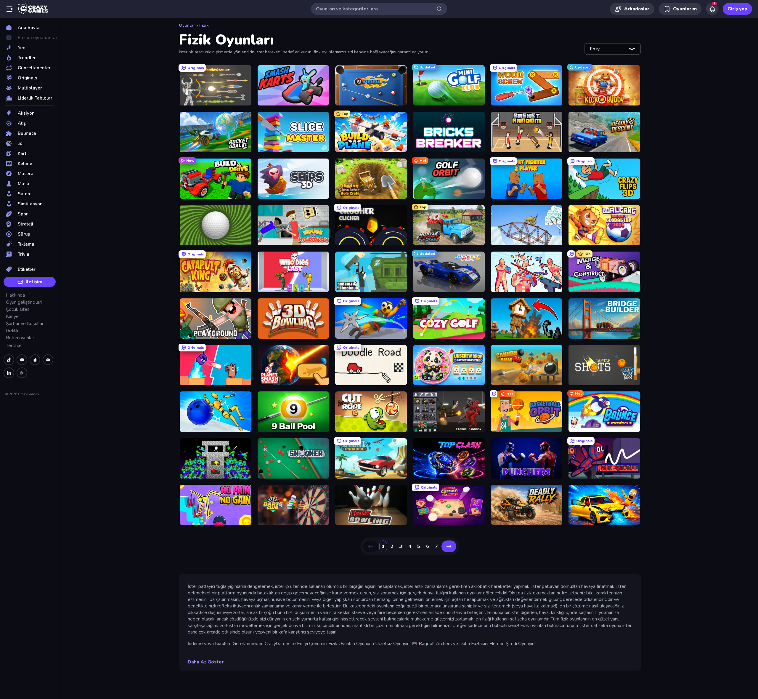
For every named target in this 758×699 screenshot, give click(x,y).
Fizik (204, 25)
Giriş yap (737, 9)
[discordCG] (48, 359)
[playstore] (22, 372)
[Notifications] (712, 9)
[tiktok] (9, 359)
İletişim (33, 282)
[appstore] (35, 359)
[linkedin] (9, 372)
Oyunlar (187, 25)
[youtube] (22, 359)
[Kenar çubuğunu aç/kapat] (9, 9)
